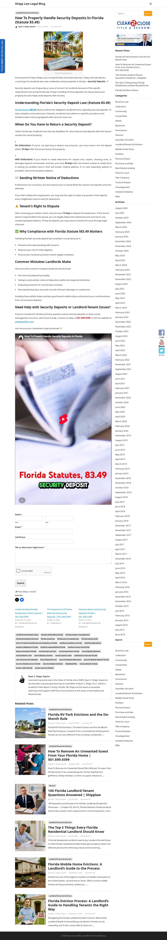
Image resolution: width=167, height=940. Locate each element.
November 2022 (123, 326)
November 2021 (123, 364)
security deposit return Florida (28, 664)
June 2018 (120, 506)
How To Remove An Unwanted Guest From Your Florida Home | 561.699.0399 (78, 755)
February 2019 (122, 468)
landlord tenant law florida (78, 647)
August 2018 (121, 497)
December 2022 (123, 321)
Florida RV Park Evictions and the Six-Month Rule (78, 716)
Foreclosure (121, 130)
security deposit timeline (53, 664)
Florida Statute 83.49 (89, 639)
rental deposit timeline (43, 655)
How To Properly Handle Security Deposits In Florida (36, 643)
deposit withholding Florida (52, 635)
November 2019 (123, 435)
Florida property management (78, 635)
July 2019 (119, 445)
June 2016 (120, 568)
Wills (117, 196)
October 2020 (121, 402)
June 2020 (120, 407)
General (52, 786)
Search (118, 639)
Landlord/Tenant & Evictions (27, 13)
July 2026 (119, 212)
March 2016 (121, 582)
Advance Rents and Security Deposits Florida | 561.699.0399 (92, 613)
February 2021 (122, 388)
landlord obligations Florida (27, 647)
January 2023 (121, 317)
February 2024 (122, 269)
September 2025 (123, 222)
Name (18, 514)
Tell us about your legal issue (30, 547)
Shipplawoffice (71, 664)
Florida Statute (25, 109)
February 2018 (122, 516)
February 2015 (122, 615)
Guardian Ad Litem (124, 139)
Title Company (122, 177)
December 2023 (123, 274)
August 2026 (121, 208)
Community (121, 111)
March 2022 (121, 355)
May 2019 (120, 454)
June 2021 (120, 378)
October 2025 (121, 217)
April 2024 (120, 260)
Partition (119, 153)
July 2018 (119, 501)
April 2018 (120, 511)
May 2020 (120, 411)
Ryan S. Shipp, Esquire (27, 27)
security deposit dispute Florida (96, 659)
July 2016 (119, 563)
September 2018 (123, 492)
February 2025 (122, 231)
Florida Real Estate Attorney (27, 639)
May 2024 (120, 255)
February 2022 (122, 359)
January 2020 (121, 430)
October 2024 (121, 250)
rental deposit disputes (91, 651)
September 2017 (123, 535)
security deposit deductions (70, 659)
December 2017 (123, 525)
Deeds (118, 120)
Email (18, 527)
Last (46, 522)
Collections (120, 106)
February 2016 (122, 587)
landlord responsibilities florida (52, 647)
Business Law (121, 101)
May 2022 (120, 345)
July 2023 (119, 288)
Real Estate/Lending (125, 168)
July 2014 (119, 629)
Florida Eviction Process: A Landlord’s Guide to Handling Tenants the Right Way (78, 905)
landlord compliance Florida (71, 643)
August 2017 (121, 539)
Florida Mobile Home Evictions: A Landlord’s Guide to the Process (75, 866)
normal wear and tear (47, 651)
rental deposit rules (24, 655)
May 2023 (120, 298)
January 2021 (121, 392)
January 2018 (121, 520)
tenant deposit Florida (88, 664)
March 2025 (121, 227)
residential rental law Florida (85, 655)
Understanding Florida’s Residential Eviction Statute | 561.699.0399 (29, 613)
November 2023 (123, 279)
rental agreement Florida (69, 651)
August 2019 (121, 440)
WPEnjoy (102, 936)
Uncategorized (122, 187)
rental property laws (63, 655)
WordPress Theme (90, 936)
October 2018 (121, 487)
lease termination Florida (26, 651)
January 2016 (121, 591)
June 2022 (120, 340)
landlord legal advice (92, 643)
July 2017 (119, 544)
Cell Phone (20, 537)
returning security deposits (27, 659)
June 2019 (120, 449)
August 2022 (121, 336)
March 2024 (121, 265)
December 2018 (123, 478)
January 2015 (121, 620)
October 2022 (121, 331)
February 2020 (122, 426)
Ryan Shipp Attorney (48, 659)
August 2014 (121, 625)
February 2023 (122, 312)
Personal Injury (122, 158)
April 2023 (120, 302)
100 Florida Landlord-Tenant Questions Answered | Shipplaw (74, 792)
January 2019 (121, 473)
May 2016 (120, 573)
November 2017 (123, 530)
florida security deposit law (68, 639)
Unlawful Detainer (124, 191)
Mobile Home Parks (124, 149)
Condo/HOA (121, 116)
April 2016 (120, 577)
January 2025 (121, 236)
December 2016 (123, 558)
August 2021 (121, 374)
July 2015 (119, 610)
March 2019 (121, 463)
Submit (20, 583)
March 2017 (121, 553)
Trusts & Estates (123, 182)
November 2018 (123, 482)
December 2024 (123, 241)
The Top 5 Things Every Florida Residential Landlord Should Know (76, 829)
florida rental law (48, 639)
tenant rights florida (24, 668)
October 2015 (121, 606)
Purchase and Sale (124, 163)
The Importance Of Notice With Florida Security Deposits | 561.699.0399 (59, 613)
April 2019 (120, 459)
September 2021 (123, 369)
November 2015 (123, 601)
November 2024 (123, 246)
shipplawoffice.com (24, 321)
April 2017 (120, 549)
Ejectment (120, 125)
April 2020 (120, 416)
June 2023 (120, 293)
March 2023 (121, 307)
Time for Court (122, 172)
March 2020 (121, 421)
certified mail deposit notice (27, 635)
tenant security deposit (44, 668)
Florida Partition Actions (127, 90)
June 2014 (120, 634)
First (16, 522)
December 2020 (123, 397)
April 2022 (120, 350)
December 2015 (123, 596)
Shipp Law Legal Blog (30, 4)
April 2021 (120, 383)
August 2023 (121, 284)
